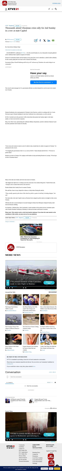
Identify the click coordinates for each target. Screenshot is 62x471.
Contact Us (21, 448)
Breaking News (36, 452)
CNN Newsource (10, 39)
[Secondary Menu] (7, 9)
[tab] (9, 382)
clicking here (10, 363)
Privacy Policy (22, 455)
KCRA (23, 52)
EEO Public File (23, 450)
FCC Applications (23, 452)
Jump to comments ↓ (10, 221)
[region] (31, 390)
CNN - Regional (19, 217)
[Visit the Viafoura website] (53, 408)
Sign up (54, 372)
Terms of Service (23, 457)
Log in (50, 372)
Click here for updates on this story (13, 50)
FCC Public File (23, 454)
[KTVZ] (14, 9)
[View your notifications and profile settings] (55, 382)
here (34, 366)
